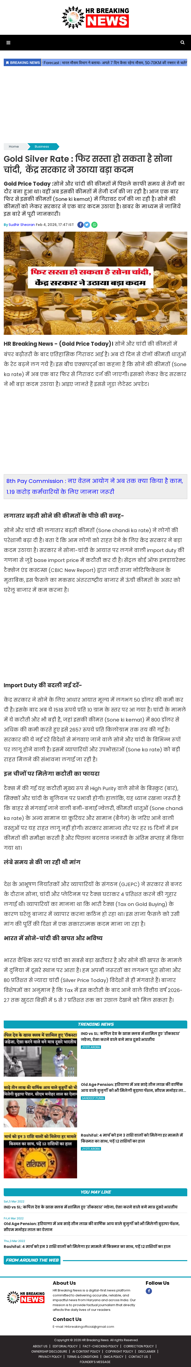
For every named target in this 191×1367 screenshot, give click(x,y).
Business (42, 146)
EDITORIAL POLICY (65, 1346)
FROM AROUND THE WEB (32, 1260)
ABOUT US (40, 1346)
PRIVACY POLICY (50, 1357)
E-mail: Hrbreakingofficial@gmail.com (83, 1326)
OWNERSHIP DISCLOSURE (49, 1351)
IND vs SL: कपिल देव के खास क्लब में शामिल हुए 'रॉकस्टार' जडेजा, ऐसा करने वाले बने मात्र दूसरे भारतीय (91, 1207)
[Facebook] (149, 1291)
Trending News (95, 1024)
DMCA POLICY (113, 1357)
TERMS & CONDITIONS (82, 1357)
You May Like (95, 1192)
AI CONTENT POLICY (86, 1351)
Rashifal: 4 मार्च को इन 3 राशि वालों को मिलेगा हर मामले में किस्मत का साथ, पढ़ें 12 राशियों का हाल (87, 1246)
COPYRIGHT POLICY (119, 1351)
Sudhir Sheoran (22, 224)
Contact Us (67, 1319)
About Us (64, 1283)
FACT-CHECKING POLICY (100, 1346)
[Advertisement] (95, 105)
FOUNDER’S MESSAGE (95, 1362)
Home (14, 146)
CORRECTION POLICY (139, 1346)
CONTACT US (138, 1357)
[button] (8, 43)
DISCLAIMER (146, 1351)
